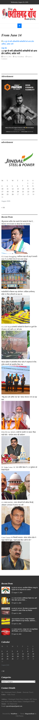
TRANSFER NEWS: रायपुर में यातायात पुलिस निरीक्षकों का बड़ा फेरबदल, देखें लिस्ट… (24, 620)
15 (28, 189)
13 (18, 189)
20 (18, 192)
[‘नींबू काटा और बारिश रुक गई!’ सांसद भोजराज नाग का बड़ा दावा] (19, 415)
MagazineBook (29, 714)
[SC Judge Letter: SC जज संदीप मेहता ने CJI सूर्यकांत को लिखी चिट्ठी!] (19, 485)
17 (2, 192)
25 (7, 194)
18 (7, 192)
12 (13, 189)
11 (7, 189)
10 (2, 189)
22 (28, 192)
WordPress (14, 714)
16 (33, 189)
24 (2, 194)
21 (23, 192)
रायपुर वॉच (4, 48)
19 (13, 192)
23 (33, 192)
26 (13, 194)
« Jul (3, 207)
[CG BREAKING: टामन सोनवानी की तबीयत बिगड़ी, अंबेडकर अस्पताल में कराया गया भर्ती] (19, 520)
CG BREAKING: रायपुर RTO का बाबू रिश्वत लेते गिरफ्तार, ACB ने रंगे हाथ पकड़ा (25, 630)
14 (23, 189)
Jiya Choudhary (19, 56)
